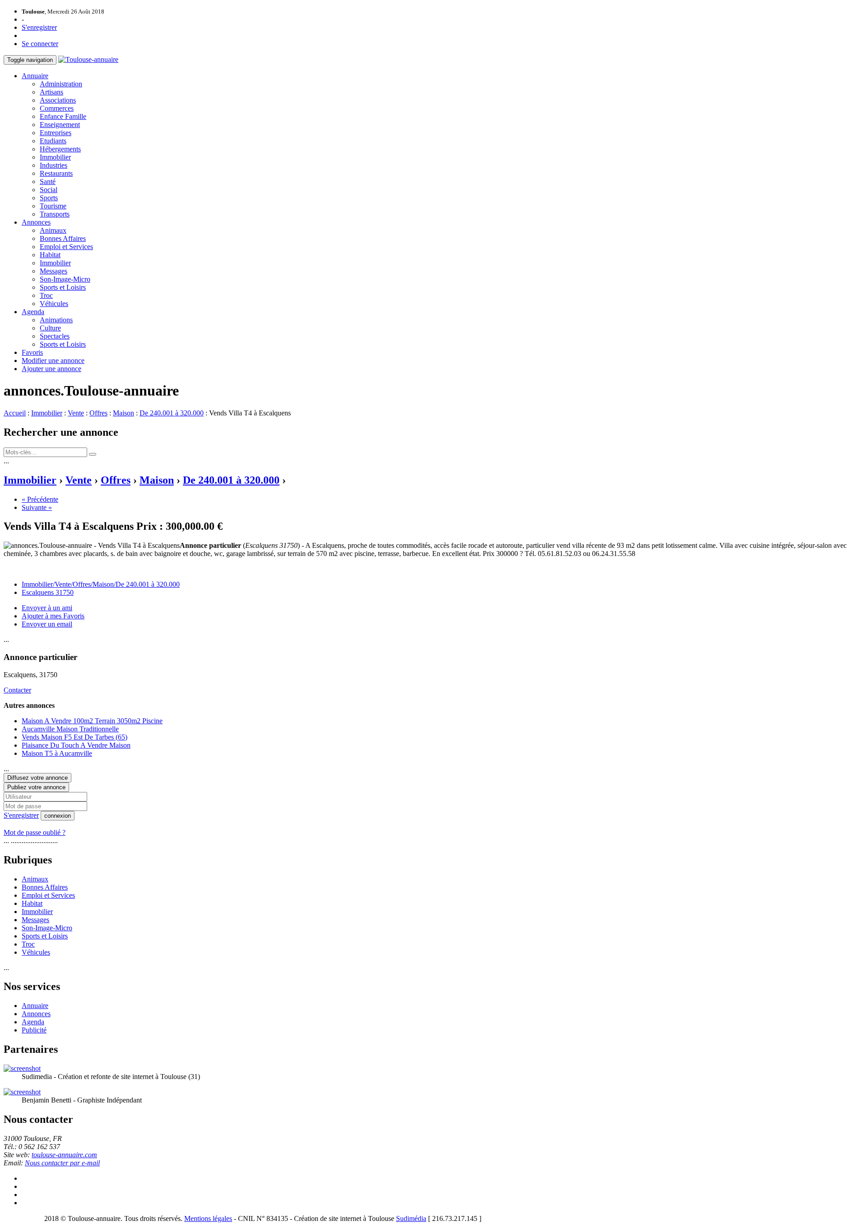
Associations (58, 100)
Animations (56, 320)
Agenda (33, 312)
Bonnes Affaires (63, 238)
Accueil (15, 413)
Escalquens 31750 (48, 592)
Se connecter (40, 43)
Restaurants (56, 173)
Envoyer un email (47, 624)
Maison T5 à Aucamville (57, 753)
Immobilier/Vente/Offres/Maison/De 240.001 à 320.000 (101, 584)
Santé (48, 181)
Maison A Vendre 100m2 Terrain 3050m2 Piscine (92, 721)
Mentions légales (208, 1218)
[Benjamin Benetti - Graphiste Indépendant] (22, 1092)
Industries (53, 165)
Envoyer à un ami (47, 608)
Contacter (17, 690)
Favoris (32, 352)
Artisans (51, 92)
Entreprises (55, 133)
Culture (50, 328)
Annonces (36, 222)
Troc (46, 295)
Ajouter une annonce (51, 368)
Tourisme (53, 206)
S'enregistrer (39, 27)
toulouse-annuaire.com (64, 1155)
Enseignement (60, 124)
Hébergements (60, 149)
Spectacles (55, 336)
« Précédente (40, 499)
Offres (98, 413)
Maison (123, 413)
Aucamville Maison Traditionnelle (70, 729)
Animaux (53, 230)
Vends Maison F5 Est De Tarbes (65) (74, 737)
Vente (76, 413)
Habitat (50, 255)
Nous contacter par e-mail (62, 1163)
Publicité (34, 1030)
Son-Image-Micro (65, 279)
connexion (57, 815)
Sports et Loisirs (63, 287)
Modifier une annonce (53, 360)
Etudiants (53, 141)
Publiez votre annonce (36, 787)
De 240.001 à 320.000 (172, 413)
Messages (53, 271)
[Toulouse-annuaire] (88, 59)
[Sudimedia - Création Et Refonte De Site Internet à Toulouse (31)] (22, 1068)
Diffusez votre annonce (37, 777)
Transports (55, 214)
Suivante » (37, 507)
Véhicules (54, 303)
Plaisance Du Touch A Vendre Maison (76, 745)
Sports (49, 198)
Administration (61, 84)
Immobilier (55, 157)
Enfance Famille (63, 116)
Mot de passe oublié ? (34, 832)
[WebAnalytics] (22, 1218)
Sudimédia (411, 1218)
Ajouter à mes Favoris (53, 616)
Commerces (57, 108)
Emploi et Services (66, 246)
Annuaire (35, 76)
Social (48, 189)
